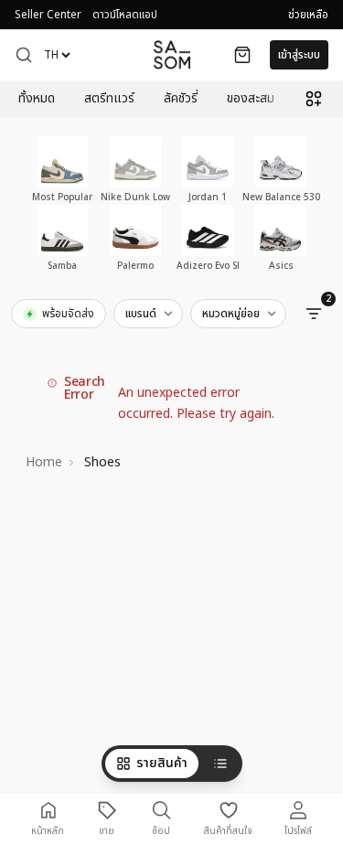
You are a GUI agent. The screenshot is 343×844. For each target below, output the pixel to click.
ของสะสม (250, 99)
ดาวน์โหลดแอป (124, 14)
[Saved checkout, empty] (242, 55)
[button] (24, 55)
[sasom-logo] (172, 54)
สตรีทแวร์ (109, 99)
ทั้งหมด (36, 99)
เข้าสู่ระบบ (299, 55)
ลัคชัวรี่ (181, 99)
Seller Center (48, 14)
